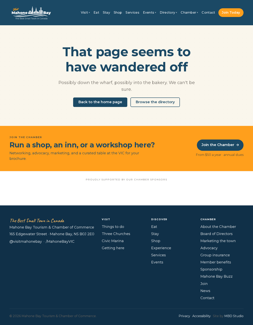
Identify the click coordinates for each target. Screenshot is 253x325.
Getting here (113, 248)
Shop (118, 12)
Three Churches (116, 234)
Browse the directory (155, 102)
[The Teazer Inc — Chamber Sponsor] (207, 192)
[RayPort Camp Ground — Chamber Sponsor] (126, 192)
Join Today (231, 12)
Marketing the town (218, 241)
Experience (161, 248)
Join (204, 284)
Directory (168, 12)
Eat (96, 12)
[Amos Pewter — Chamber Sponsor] (46, 192)
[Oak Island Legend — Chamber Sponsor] (86, 192)
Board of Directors (216, 234)
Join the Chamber (220, 145)
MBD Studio (234, 316)
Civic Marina (113, 241)
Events (149, 12)
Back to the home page (100, 102)
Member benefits (215, 262)
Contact (208, 12)
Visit (85, 12)
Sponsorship (211, 269)
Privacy (184, 316)
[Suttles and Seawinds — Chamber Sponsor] (166, 192)
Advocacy (209, 248)
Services (132, 12)
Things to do (113, 227)
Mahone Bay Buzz (216, 276)
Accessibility (201, 316)
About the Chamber (218, 227)
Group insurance (215, 255)
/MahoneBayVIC (60, 241)
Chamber (189, 12)
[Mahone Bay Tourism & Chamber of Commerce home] (31, 12)
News (205, 291)
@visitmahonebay (25, 241)
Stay (106, 12)
